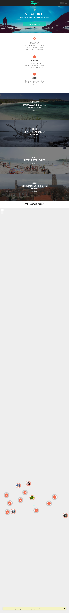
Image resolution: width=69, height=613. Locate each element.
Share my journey (34, 24)
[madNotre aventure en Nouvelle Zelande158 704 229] (65, 515)
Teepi (34, 3)
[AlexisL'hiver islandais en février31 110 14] (18, 485)
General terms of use (47, 609)
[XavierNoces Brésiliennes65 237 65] (13, 511)
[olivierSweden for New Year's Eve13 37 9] (28, 483)
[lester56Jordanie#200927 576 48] (32, 498)
